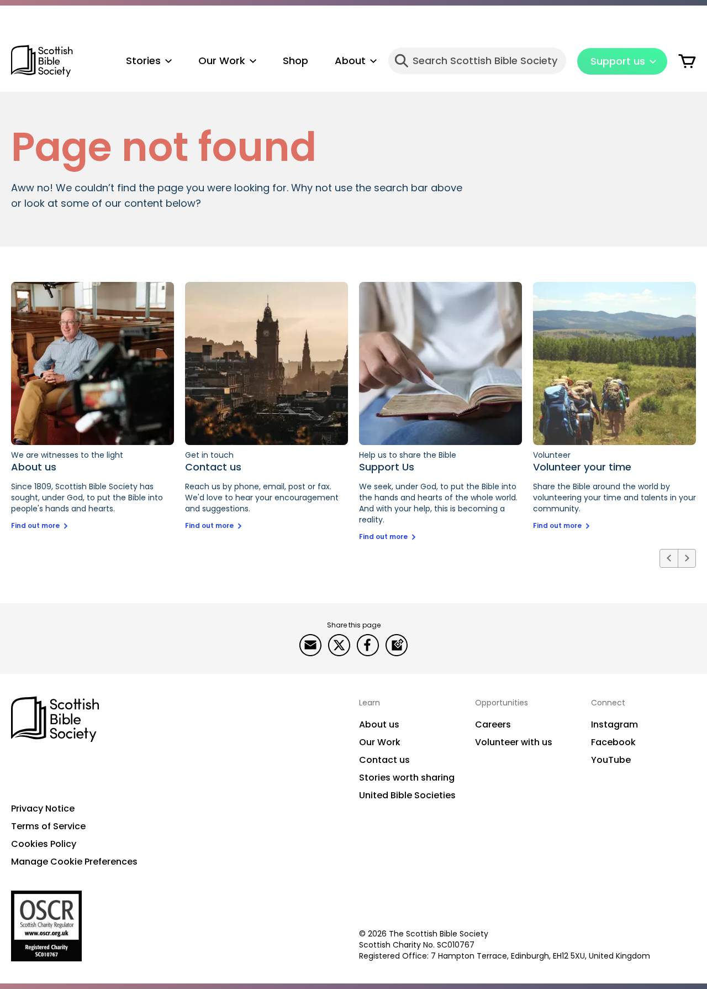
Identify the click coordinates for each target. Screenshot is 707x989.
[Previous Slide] (669, 558)
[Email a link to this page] (310, 645)
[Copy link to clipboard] (397, 645)
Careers (493, 724)
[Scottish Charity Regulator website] (46, 926)
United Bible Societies (407, 795)
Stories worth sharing (407, 777)
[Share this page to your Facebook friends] (368, 645)
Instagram (614, 724)
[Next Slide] (686, 558)
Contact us (384, 759)
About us (379, 724)
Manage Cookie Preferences (74, 861)
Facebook (613, 742)
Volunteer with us (513, 742)
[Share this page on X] (339, 645)
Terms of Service (48, 826)
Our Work (379, 742)
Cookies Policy (43, 844)
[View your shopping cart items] (687, 61)
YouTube (611, 759)
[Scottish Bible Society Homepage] (42, 61)
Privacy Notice (43, 808)
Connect (608, 702)
